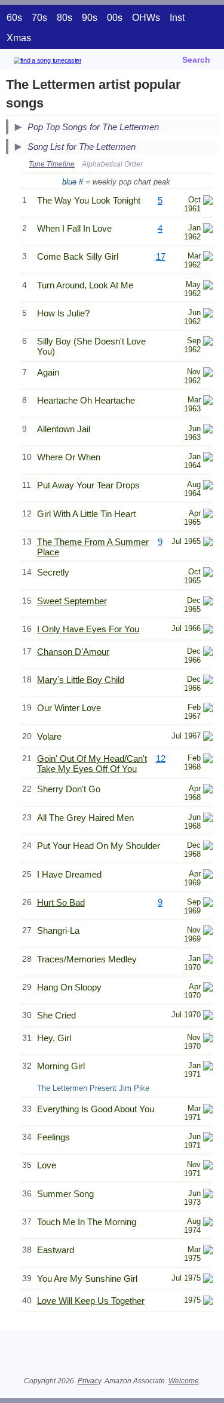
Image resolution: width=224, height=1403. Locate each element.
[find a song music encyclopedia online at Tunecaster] (65, 62)
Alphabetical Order (112, 164)
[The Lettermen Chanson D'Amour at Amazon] (208, 653)
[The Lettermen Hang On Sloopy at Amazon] (208, 988)
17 (160, 256)
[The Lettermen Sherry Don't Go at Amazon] (208, 790)
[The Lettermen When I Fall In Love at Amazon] (208, 229)
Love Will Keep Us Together (91, 1301)
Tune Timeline (52, 164)
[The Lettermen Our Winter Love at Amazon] (208, 709)
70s (39, 18)
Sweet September (72, 601)
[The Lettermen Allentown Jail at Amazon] (208, 430)
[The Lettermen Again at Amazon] (208, 373)
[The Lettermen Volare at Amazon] (208, 738)
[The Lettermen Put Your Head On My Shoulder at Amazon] (208, 847)
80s (64, 18)
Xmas (19, 38)
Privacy (89, 1381)
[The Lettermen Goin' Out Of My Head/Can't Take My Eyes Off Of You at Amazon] (208, 760)
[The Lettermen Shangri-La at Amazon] (208, 932)
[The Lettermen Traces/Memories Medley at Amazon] (208, 960)
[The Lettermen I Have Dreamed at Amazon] (208, 875)
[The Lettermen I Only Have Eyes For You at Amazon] (208, 630)
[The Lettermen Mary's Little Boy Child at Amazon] (208, 681)
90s (89, 18)
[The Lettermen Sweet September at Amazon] (208, 602)
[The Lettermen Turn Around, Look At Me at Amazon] (208, 286)
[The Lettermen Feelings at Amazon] (208, 1138)
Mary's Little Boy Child (80, 680)
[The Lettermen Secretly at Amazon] (208, 573)
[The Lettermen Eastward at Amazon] (208, 1251)
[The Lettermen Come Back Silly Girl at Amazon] (208, 258)
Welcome (183, 1381)
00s (114, 18)
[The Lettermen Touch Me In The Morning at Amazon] (208, 1223)
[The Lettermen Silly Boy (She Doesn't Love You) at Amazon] (208, 342)
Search (196, 59)
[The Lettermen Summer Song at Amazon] (208, 1195)
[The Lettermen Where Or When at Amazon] (208, 458)
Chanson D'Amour (73, 652)
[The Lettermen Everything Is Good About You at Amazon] (208, 1110)
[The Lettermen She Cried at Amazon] (208, 1016)
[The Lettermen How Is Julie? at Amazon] (208, 314)
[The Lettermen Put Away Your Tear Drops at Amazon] (208, 486)
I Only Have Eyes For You (88, 629)
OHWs (146, 18)
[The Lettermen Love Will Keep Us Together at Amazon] (208, 1302)
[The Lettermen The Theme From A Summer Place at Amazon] (208, 543)
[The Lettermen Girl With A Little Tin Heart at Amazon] (208, 515)
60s (14, 18)
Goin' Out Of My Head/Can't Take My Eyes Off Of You (92, 763)
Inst (177, 18)
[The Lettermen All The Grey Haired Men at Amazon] (208, 819)
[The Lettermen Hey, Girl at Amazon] (208, 1039)
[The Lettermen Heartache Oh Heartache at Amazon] (208, 401)
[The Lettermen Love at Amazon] (208, 1166)
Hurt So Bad (61, 902)
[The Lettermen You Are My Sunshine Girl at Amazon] (208, 1280)
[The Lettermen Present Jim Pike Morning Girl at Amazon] (208, 1067)
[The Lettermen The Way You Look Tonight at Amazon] (208, 201)
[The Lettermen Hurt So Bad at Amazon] (208, 904)
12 (160, 758)
